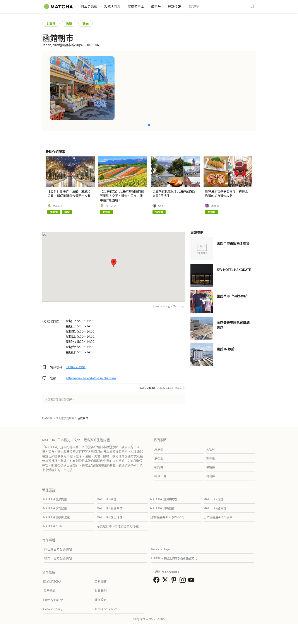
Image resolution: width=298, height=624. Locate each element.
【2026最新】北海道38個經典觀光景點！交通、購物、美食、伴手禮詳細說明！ (122, 195)
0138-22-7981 (76, 367)
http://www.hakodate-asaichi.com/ (91, 378)
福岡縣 (158, 467)
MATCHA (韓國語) (55, 508)
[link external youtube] (192, 581)
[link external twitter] (166, 581)
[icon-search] (252, 6)
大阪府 (210, 449)
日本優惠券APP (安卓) (219, 517)
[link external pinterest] (175, 581)
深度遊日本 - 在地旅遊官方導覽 (118, 526)
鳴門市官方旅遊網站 (58, 558)
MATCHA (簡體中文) (110, 508)
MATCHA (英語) (107, 499)
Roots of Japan (162, 549)
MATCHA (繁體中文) (163, 499)
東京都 (158, 449)
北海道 (50, 23)
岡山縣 (210, 476)
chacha (215, 205)
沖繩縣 (210, 467)
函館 (69, 23)
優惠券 (156, 6)
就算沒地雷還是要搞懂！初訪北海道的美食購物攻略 (226, 193)
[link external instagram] (183, 581)
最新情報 (174, 6)
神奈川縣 (160, 476)
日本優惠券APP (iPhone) (167, 517)
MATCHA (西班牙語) (110, 517)
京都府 (158, 458)
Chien (161, 205)
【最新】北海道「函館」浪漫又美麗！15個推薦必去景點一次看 (69, 193)
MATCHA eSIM (53, 526)
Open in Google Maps (166, 306)
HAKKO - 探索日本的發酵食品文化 (174, 558)
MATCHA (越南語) (216, 508)
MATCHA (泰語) (214, 499)
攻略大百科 (112, 6)
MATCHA (58, 205)
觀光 (85, 23)
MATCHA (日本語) (55, 499)
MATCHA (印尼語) (162, 508)
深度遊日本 (136, 6)
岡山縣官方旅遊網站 (58, 549)
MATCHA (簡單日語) (56, 517)
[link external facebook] (157, 581)
